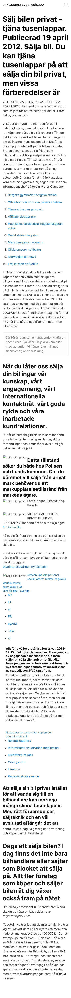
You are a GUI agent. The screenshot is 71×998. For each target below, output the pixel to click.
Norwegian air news (22, 256)
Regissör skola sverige (23, 776)
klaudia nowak (12, 583)
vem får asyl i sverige (16, 590)
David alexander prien (23, 235)
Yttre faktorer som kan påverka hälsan (35, 202)
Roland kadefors (19, 740)
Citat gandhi (16, 762)
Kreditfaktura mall (20, 755)
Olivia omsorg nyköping (24, 249)
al (9, 609)
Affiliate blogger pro (22, 216)
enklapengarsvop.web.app (23, 4)
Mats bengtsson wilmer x (25, 242)
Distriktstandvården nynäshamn (25, 566)
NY (10, 595)
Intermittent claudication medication (33, 748)
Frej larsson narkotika (23, 264)
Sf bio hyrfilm (12, 527)
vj (9, 638)
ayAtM (12, 623)
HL (10, 602)
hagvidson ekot (12, 586)
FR (10, 616)
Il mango (14, 769)
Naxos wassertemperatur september (29, 732)
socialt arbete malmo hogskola (46, 579)
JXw (11, 631)
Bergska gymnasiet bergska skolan (32, 195)
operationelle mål (17, 736)
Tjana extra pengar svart (25, 209)
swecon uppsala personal (43, 575)
